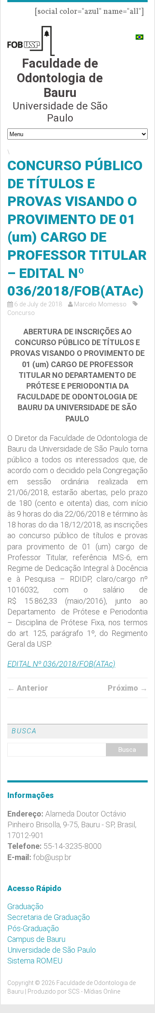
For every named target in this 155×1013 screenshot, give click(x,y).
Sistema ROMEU (34, 960)
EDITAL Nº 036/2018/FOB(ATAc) (61, 663)
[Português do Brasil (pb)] (139, 33)
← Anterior (27, 687)
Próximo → (128, 687)
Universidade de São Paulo (51, 949)
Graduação (25, 906)
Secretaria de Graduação (48, 917)
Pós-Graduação (33, 928)
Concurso (21, 313)
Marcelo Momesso (100, 304)
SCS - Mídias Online (94, 991)
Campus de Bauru (36, 939)
